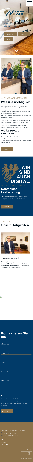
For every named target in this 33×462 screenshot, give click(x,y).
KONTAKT (24, 34)
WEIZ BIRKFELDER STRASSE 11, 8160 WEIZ (14, 430)
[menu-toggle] (29, 3)
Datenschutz (4, 405)
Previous (23, 229)
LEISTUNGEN (10, 34)
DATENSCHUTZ (5, 444)
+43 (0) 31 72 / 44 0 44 (9, 433)
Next (28, 229)
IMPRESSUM (4, 442)
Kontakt (7, 206)
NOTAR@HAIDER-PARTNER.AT (12, 435)
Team (8, 39)
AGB (2, 439)
